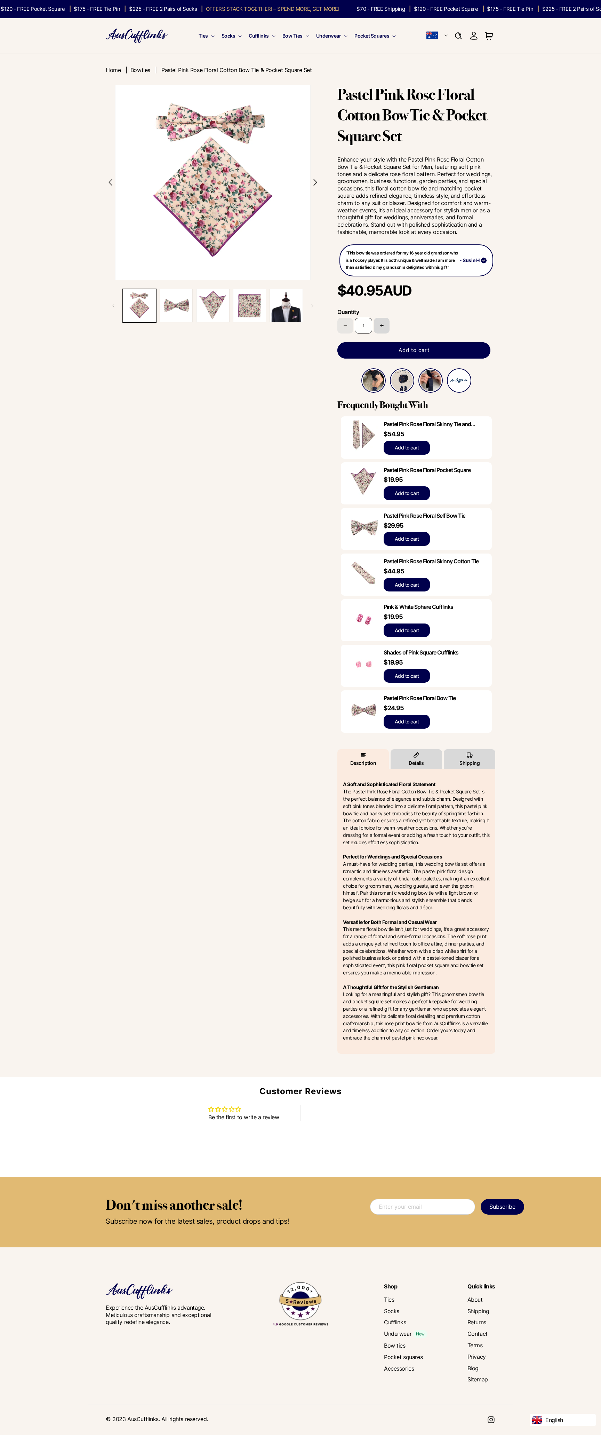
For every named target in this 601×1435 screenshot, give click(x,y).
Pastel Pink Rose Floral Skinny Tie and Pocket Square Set (427, 424)
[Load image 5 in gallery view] (286, 305)
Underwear (328, 36)
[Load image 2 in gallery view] (176, 305)
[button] (205, 36)
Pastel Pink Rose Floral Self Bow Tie (424, 515)
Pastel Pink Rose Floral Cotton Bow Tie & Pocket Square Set (236, 69)
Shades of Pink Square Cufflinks (421, 652)
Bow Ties (292, 36)
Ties (203, 36)
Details (416, 763)
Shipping (469, 763)
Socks (228, 36)
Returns (476, 1322)
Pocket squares (403, 1357)
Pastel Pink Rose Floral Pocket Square (427, 469)
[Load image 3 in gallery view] (213, 305)
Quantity (348, 311)
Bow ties (395, 1345)
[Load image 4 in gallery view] (249, 305)
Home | (118, 69)
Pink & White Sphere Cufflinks (418, 606)
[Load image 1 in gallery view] (139, 305)
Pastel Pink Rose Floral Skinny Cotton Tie (431, 561)
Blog (473, 1368)
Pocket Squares (371, 36)
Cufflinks (259, 36)
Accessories (399, 1368)
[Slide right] (312, 305)
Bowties (140, 69)
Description (363, 763)
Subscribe (502, 1206)
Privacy (476, 1356)
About (475, 1299)
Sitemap (477, 1379)
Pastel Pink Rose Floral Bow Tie (420, 698)
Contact (477, 1333)
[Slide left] (113, 305)
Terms (475, 1345)
